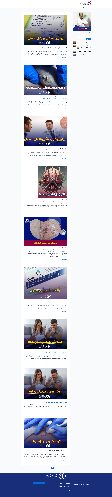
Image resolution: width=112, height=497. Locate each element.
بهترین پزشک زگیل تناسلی (50, 3)
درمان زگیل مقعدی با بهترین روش (61, 400)
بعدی (27, 468)
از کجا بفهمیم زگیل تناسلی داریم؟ (61, 96)
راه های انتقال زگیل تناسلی (65, 483)
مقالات (41, 3)
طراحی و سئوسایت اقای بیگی (56, 494)
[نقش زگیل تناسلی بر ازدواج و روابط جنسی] (78, 48)
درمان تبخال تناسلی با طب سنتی (85, 45)
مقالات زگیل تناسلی (54, 48)
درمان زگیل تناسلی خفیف (62, 247)
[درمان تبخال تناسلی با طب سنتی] (75, 46)
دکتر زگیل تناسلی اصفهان (87, 4)
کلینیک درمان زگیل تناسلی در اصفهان (60, 148)
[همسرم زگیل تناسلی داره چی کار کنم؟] (75, 51)
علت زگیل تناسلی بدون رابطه (62, 350)
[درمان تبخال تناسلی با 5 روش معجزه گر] (75, 42)
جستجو (89, 35)
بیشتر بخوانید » (64, 57)
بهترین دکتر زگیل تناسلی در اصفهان (66, 489)
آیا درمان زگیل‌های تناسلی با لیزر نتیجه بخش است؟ (58, 450)
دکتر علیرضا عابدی (60, 3)
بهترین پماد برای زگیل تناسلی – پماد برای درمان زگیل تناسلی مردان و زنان (54, 47)
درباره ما (26, 3)
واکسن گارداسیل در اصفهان (62, 301)
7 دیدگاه (65, 303)
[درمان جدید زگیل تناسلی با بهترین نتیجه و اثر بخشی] (75, 55)
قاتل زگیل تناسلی (33, 3)
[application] (44, 3)
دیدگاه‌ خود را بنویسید (63, 48)
